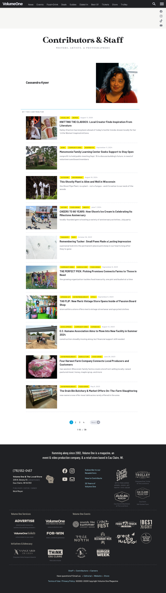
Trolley (124, 4)
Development (66, 327)
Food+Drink (52, 4)
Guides (73, 4)
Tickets (105, 4)
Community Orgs (75, 147)
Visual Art (65, 117)
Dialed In (83, 4)
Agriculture (82, 267)
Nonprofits (89, 147)
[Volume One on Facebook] (161, 11)
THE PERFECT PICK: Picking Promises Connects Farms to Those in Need (98, 273)
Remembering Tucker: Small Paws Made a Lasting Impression (95, 241)
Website (98, 576)
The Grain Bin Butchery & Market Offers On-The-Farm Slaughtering (98, 390)
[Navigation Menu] (162, 4)
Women (75, 117)
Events (40, 4)
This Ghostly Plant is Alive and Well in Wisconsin (87, 181)
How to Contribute (93, 478)
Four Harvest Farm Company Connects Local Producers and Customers (94, 362)
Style (93, 297)
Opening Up (65, 297)
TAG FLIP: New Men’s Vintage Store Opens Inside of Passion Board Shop (98, 303)
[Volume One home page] (15, 4)
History (64, 207)
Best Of (95, 4)
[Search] (154, 4)
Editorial (88, 576)
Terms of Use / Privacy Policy (61, 581)
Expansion (95, 327)
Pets (74, 237)
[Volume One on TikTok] (161, 20)
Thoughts (65, 237)
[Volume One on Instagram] (161, 16)
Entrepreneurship (80, 297)
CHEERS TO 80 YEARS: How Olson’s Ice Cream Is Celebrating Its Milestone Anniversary (96, 213)
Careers (94, 570)
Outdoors (65, 177)
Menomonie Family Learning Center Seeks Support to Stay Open (97, 151)
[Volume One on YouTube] (161, 25)
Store (115, 4)
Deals (64, 4)
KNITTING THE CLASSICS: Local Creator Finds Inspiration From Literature (96, 123)
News (30, 4)
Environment (77, 177)
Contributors (82, 570)
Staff (71, 570)
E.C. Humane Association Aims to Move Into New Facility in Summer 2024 (98, 332)
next (93, 422)
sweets (86, 207)
